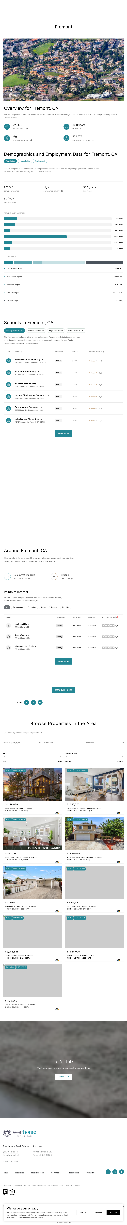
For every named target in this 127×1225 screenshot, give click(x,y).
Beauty (55, 607)
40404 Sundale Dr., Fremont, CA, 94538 (30, 422)
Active (44, 607)
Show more (63, 661)
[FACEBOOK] (108, 1171)
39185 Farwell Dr (22, 638)
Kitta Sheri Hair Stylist (24, 646)
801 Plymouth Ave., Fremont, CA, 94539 (29, 398)
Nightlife (66, 607)
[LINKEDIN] (114, 1171)
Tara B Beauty (21, 635)
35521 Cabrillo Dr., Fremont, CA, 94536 (29, 386)
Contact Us (90, 1173)
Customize (98, 1212)
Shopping (33, 607)
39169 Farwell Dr (22, 627)
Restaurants (19, 607)
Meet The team (37, 1173)
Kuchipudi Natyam (23, 624)
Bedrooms (90, 743)
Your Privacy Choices (63, 1222)
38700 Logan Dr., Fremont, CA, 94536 (29, 410)
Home (5, 1173)
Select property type (11, 743)
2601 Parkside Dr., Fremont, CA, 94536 (29, 374)
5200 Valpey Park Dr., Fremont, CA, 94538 (30, 362)
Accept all (113, 1212)
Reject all (83, 1212)
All (8, 607)
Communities (56, 1173)
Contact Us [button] (63, 1077)
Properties (19, 1173)
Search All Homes (63, 690)
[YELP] (121, 1171)
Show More (63, 433)
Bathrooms (48, 743)
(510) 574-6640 (10, 1151)
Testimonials (74, 1173)
